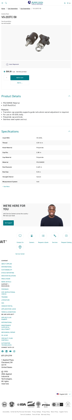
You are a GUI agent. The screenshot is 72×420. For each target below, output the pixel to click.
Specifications (10, 131)
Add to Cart (19, 78)
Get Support (8, 223)
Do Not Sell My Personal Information (21, 412)
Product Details (11, 96)
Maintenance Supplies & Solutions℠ (6, 327)
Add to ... (19, 83)
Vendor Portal (7, 306)
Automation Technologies (6, 344)
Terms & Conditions (8, 312)
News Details (6, 282)
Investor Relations (8, 276)
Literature (5, 300)
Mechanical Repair (8, 332)
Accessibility (6, 412)
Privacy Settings (36, 412)
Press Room (5, 279)
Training (4, 297)
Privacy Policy (46, 412)
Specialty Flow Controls (7, 339)
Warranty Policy (45, 414)
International (6, 267)
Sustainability (6, 270)
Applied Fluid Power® (6, 318)
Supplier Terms (63, 412)
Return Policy (54, 412)
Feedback (5, 289)
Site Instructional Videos (8, 293)
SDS (2, 303)
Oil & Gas (4, 335)
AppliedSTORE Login (8, 309)
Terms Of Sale (36, 414)
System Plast (5, 14)
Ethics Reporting (7, 273)
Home (3, 9)
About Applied (6, 264)
